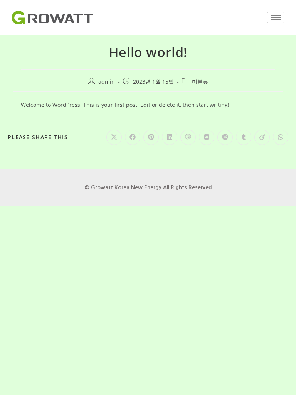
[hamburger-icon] (275, 17)
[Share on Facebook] (132, 137)
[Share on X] (114, 137)
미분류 (200, 81)
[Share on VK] (206, 137)
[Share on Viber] (188, 137)
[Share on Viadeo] (262, 137)
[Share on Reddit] (225, 137)
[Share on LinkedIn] (169, 137)
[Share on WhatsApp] (280, 137)
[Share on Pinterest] (151, 137)
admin (106, 81)
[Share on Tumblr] (243, 137)
